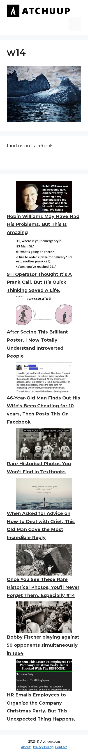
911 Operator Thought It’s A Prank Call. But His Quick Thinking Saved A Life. (39, 282)
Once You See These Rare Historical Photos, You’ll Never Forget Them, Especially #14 (43, 587)
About (26, 747)
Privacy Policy (43, 747)
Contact (61, 747)
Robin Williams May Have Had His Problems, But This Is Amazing (43, 224)
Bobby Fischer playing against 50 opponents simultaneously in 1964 (43, 645)
